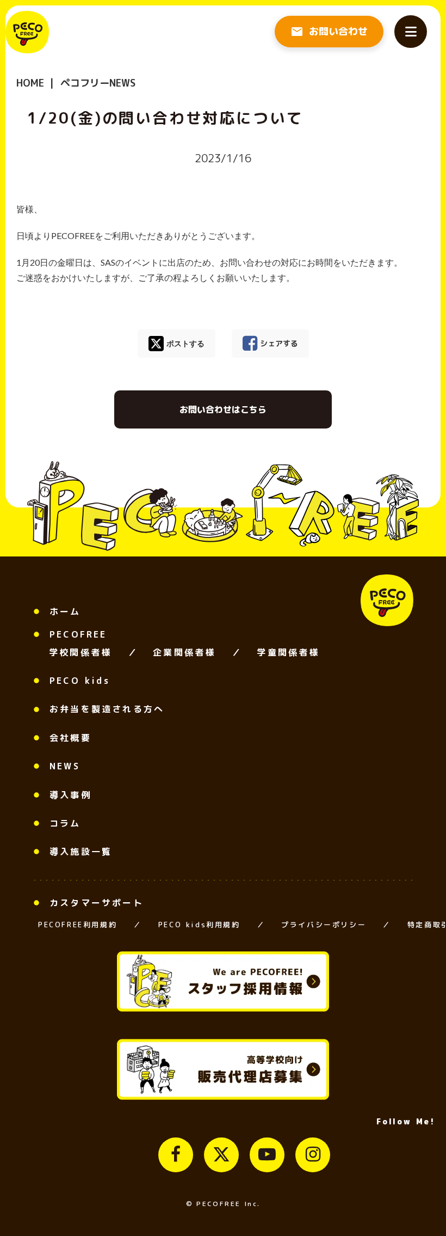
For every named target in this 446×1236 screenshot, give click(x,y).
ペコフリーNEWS (96, 83)
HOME (30, 83)
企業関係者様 (184, 652)
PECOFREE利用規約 (77, 924)
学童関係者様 (288, 652)
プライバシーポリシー (323, 924)
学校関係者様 (80, 652)
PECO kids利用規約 (199, 924)
